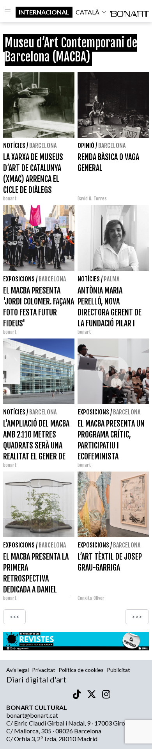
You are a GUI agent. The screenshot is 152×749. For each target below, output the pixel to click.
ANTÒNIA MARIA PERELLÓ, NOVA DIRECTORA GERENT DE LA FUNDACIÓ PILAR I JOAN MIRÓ (109, 312)
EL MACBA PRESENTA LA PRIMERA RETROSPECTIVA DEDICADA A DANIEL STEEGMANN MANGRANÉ (37, 578)
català (87, 12)
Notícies (14, 145)
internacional (44, 12)
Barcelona (43, 145)
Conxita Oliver (91, 598)
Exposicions (19, 279)
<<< (14, 616)
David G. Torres (92, 199)
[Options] (7, 12)
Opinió (86, 145)
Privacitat (43, 669)
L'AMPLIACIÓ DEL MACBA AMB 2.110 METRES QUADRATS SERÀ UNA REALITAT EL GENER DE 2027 (36, 445)
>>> (137, 616)
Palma (111, 279)
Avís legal (17, 669)
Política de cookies (81, 669)
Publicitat (118, 669)
